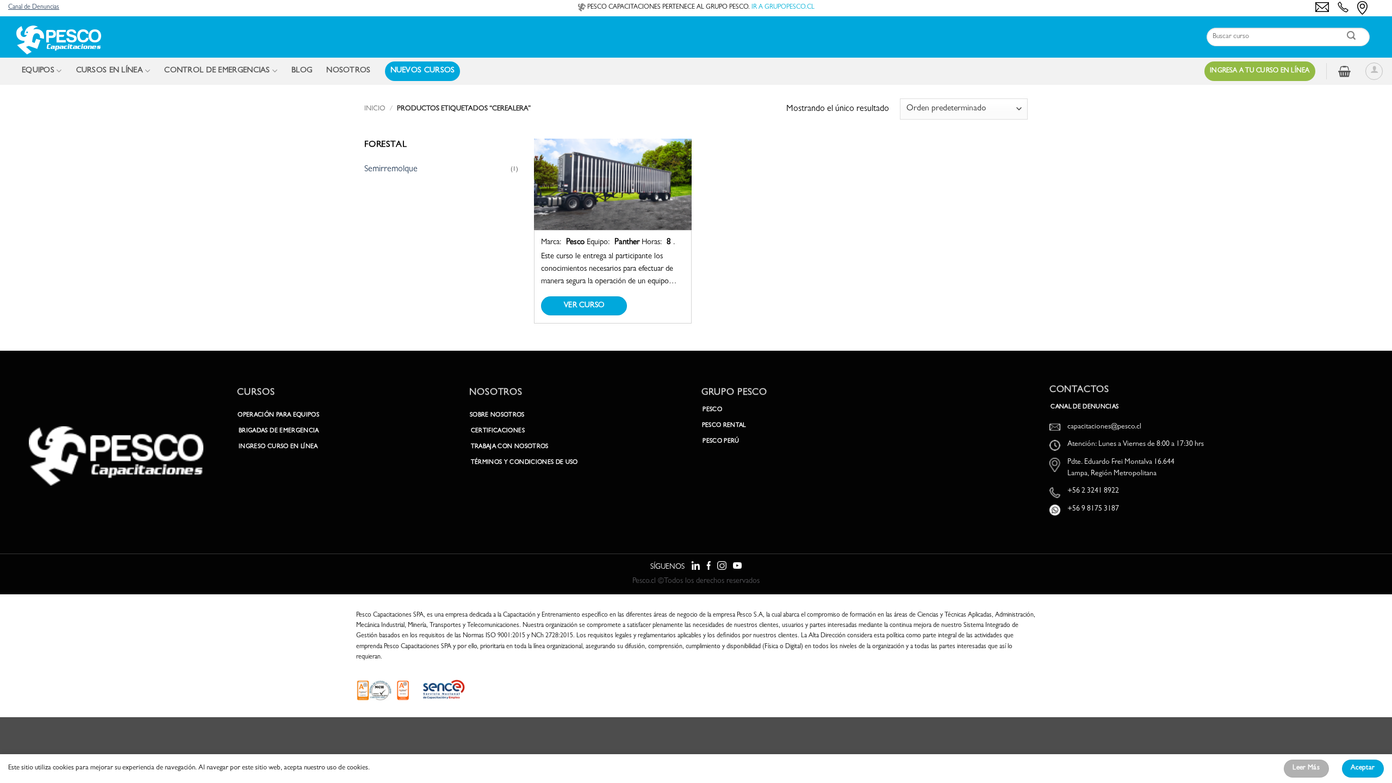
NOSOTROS (348, 71)
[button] (1344, 71)
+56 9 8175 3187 (1093, 509)
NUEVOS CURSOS (422, 71)
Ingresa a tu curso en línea (1260, 71)
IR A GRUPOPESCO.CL (783, 7)
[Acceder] (1374, 71)
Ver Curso (584, 305)
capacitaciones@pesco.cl (1104, 427)
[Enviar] (1351, 37)
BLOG (301, 71)
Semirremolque (391, 169)
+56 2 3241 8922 (1093, 491)
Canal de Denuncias (33, 7)
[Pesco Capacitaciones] (58, 40)
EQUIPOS (38, 71)
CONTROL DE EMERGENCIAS (217, 71)
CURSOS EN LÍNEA (109, 71)
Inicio (375, 109)
